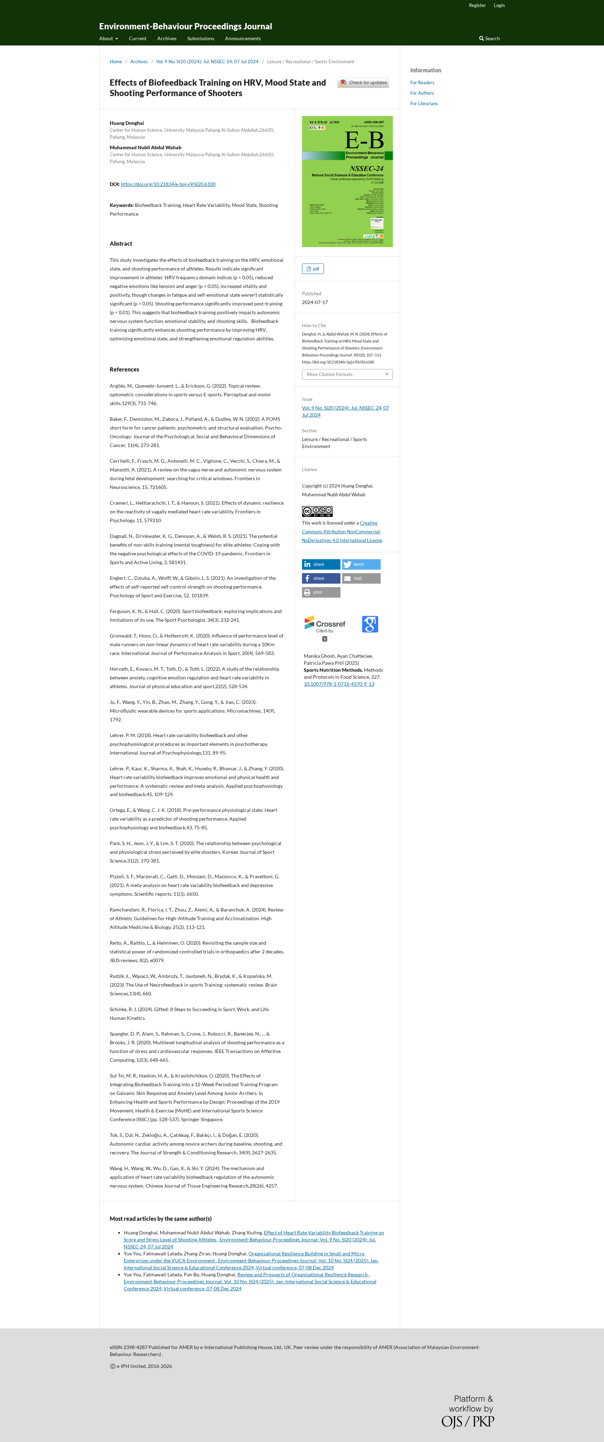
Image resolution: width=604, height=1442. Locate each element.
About (106, 38)
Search (492, 38)
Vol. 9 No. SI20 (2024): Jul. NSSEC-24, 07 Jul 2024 (207, 61)
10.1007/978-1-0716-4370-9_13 (339, 684)
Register (477, 5)
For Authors (422, 93)
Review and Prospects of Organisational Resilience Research (303, 1274)
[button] (321, 564)
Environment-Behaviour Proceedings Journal (185, 26)
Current (137, 38)
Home (116, 61)
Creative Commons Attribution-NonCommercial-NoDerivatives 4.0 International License (342, 531)
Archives (167, 38)
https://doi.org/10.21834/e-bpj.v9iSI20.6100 (168, 184)
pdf (315, 269)
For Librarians (424, 103)
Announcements (243, 38)
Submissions (200, 38)
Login (499, 5)
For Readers (422, 82)
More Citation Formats (330, 374)
